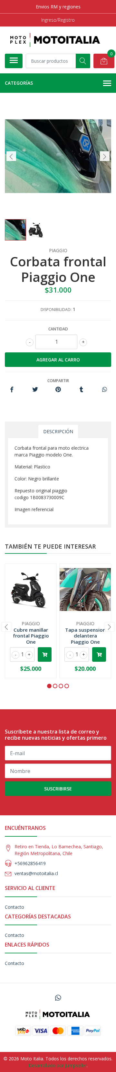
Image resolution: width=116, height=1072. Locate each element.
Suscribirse (58, 789)
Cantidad (58, 329)
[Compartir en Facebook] (11, 390)
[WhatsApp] (58, 997)
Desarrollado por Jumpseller (57, 1065)
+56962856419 (30, 863)
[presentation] (11, 156)
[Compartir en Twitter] (35, 390)
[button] (49, 686)
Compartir (58, 380)
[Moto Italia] (55, 39)
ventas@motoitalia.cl (36, 873)
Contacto (14, 907)
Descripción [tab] (58, 431)
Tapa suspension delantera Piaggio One (85, 636)
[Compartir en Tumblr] (81, 390)
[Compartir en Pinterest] (58, 390)
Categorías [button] (19, 83)
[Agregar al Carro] (45, 654)
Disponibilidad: (56, 309)
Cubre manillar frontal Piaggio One (31, 636)
